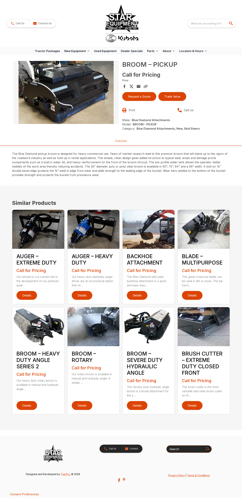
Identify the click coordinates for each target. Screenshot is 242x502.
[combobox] (211, 23)
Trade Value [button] (172, 96)
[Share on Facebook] (124, 86)
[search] (231, 23)
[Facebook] (119, 480)
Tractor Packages (47, 51)
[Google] (124, 479)
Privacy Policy (176, 475)
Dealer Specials (132, 51)
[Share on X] (131, 86)
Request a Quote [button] (139, 96)
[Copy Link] (145, 86)
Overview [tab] (121, 140)
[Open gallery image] (66, 92)
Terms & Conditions (198, 475)
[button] (18, 23)
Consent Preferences (24, 494)
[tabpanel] (66, 93)
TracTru (65, 474)
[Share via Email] (138, 86)
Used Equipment (105, 51)
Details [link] (26, 295)
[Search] (207, 449)
